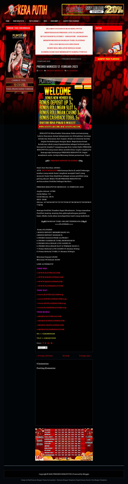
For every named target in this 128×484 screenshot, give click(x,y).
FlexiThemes (32, 480)
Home (7, 21)
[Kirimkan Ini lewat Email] (39, 347)
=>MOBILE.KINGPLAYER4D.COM (50, 321)
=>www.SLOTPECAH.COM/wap (50, 294)
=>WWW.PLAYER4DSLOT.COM (50, 286)
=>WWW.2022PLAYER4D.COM (49, 281)
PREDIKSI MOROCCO (52, 59)
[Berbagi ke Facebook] (46, 347)
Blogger (86, 474)
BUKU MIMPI (55, 21)
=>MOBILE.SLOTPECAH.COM (49, 316)
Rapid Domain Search (83, 480)
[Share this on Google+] (48, 343)
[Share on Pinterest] (51, 343)
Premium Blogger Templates (66, 480)
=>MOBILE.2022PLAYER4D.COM (50, 325)
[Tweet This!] (45, 343)
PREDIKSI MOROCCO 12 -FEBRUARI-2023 (57, 66)
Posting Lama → (85, 356)
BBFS (45, 21)
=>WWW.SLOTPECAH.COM (48, 273)
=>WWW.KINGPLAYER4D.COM (50, 277)
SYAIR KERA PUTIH (19, 21)
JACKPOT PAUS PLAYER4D (71, 21)
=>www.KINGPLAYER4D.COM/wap (51, 299)
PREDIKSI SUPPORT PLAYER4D (64, 161)
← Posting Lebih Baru (44, 356)
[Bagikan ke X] (43, 347)
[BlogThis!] (41, 347)
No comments (72, 70)
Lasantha (52, 480)
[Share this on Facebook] (43, 343)
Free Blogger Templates (99, 480)
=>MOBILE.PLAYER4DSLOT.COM (51, 329)
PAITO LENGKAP (34, 21)
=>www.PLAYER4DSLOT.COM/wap (51, 307)
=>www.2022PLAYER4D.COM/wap (51, 303)
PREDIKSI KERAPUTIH (62, 474)
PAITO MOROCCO (49, 170)
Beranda (66, 356)
